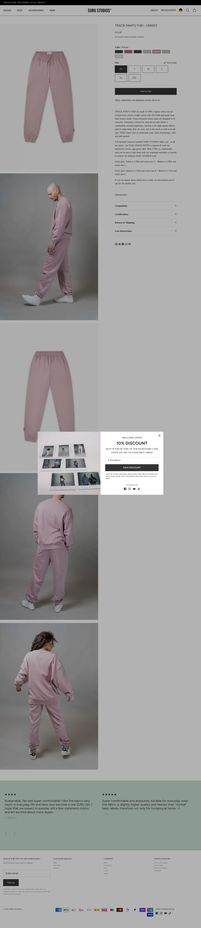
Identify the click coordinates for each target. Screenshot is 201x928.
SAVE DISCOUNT (132, 467)
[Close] (159, 435)
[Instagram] (129, 489)
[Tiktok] (139, 489)
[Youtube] (134, 489)
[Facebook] (125, 489)
